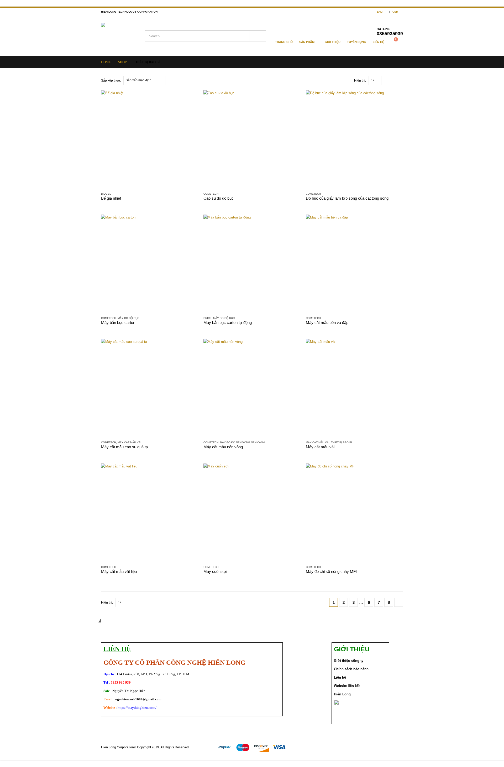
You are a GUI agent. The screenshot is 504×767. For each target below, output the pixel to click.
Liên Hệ (378, 42)
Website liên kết (347, 686)
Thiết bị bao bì (341, 442)
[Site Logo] (123, 36)
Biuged (106, 193)
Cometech (210, 193)
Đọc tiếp (394, 223)
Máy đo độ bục (128, 318)
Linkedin (398, 747)
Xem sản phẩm (189, 99)
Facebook (379, 747)
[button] (388, 80)
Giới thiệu (332, 42)
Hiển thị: (360, 80)
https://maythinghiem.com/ (137, 708)
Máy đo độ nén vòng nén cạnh (242, 442)
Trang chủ (284, 42)
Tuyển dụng (356, 42)
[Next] (398, 602)
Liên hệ (340, 677)
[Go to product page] (149, 138)
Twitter (389, 747)
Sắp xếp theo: (111, 80)
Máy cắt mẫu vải (129, 442)
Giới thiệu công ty (348, 661)
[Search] (257, 36)
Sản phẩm (306, 42)
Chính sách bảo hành (351, 669)
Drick (207, 318)
